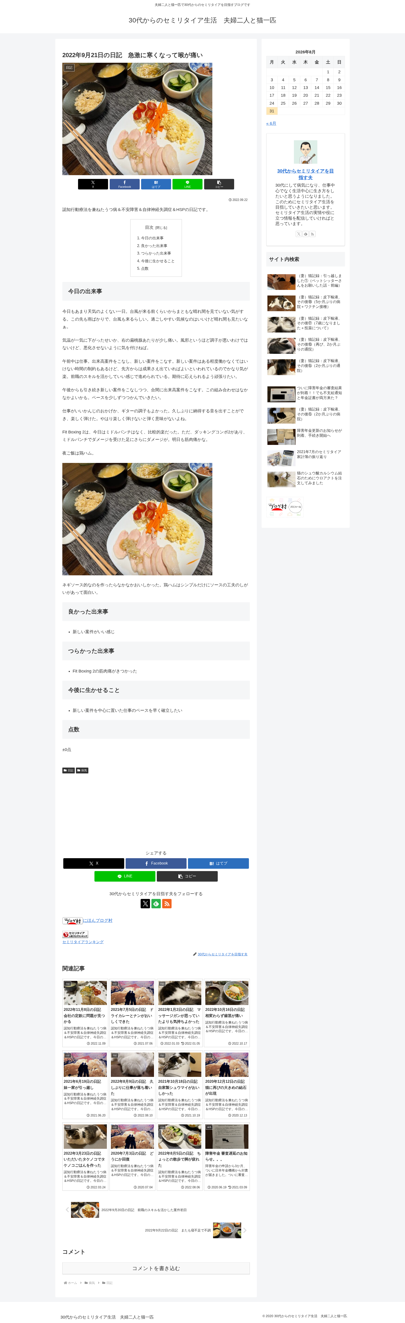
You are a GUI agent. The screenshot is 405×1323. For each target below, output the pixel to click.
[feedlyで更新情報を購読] (156, 903)
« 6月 (271, 123)
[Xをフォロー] (145, 903)
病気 (84, 770)
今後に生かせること (158, 261)
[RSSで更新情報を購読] (167, 903)
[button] (219, 184)
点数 (145, 268)
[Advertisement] (156, 810)
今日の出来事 (152, 238)
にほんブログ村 (97, 920)
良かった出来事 (154, 246)
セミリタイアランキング (83, 942)
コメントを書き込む (156, 1268)
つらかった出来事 (156, 253)
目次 (149, 227)
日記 (70, 770)
